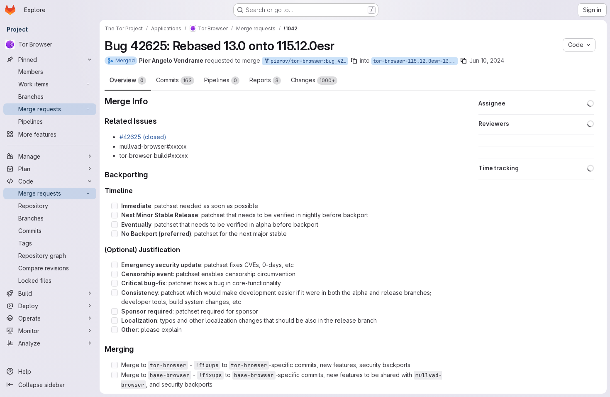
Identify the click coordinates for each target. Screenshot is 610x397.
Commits (174, 79)
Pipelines (220, 79)
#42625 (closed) (143, 136)
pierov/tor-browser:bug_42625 (308, 61)
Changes (313, 79)
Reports (263, 79)
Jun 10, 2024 (486, 60)
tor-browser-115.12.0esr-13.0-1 (415, 61)
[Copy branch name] (354, 61)
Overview (127, 79)
